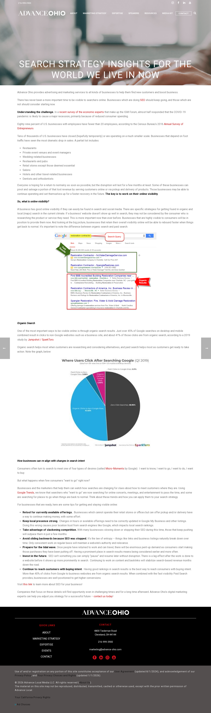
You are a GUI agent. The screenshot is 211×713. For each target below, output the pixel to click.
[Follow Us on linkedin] (101, 658)
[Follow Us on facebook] (95, 658)
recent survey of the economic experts (81, 112)
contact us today (103, 596)
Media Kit (167, 13)
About (73, 13)
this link (27, 584)
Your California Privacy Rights (32, 697)
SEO (142, 100)
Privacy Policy (23, 675)
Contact (184, 13)
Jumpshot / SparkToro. (41, 339)
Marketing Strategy (94, 13)
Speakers (133, 13)
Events (46, 650)
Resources (151, 13)
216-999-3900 (24, 3)
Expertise (117, 13)
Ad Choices (23, 704)
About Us (84, 682)
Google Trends (25, 492)
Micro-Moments (115, 468)
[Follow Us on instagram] (107, 658)
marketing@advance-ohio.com (105, 649)
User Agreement (124, 671)
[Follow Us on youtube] (114, 658)
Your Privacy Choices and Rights (57, 675)
